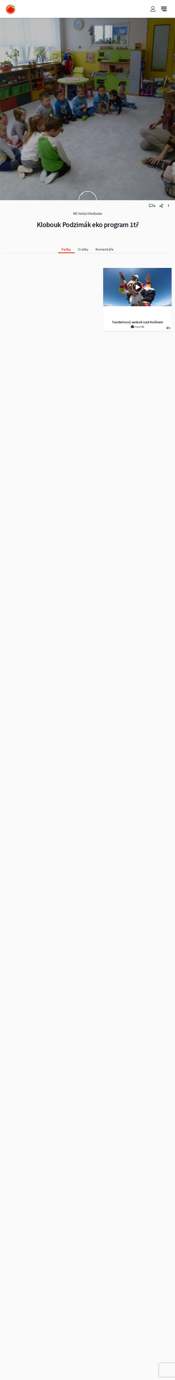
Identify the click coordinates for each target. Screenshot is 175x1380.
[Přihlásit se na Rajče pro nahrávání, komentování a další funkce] (153, 9)
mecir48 (139, 326)
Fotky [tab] (66, 249)
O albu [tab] (83, 249)
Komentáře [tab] (104, 249)
